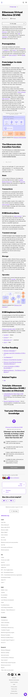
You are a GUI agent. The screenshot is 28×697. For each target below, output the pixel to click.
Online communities (5, 622)
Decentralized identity (5, 577)
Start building (4, 597)
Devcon (3, 642)
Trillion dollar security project (7, 670)
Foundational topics (5, 605)
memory (6, 50)
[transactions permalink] (1, 189)
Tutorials (3, 592)
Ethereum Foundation (5, 635)
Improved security (5, 655)
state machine (6, 98)
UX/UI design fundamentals (7, 607)
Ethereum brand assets (14, 680)
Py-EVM (6, 335)
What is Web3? (4, 532)
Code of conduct (14, 682)
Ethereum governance (6, 665)
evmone (6, 337)
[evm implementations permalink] (1, 312)
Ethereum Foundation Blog (7, 637)
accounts (22, 181)
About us (14, 677)
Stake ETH (3, 579)
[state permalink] (1, 175)
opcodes (13, 279)
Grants (2, 602)
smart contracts (21, 92)
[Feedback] (25, 694)
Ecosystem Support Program (7, 640)
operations (4, 37)
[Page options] (9, 18)
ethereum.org (5, 515)
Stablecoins (3, 567)
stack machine (18, 216)
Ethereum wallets (4, 529)
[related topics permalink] (1, 377)
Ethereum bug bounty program (7, 632)
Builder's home (4, 590)
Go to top (15, 511)
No (13, 500)
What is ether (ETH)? (5, 527)
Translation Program (5, 630)
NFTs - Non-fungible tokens (7, 569)
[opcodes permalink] (1, 275)
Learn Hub (3, 522)
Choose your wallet (5, 559)
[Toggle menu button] (26, 2)
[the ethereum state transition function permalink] (1, 145)
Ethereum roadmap (5, 652)
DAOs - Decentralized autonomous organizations (11, 574)
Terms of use (14, 688)
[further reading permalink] (1, 347)
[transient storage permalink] (1, 233)
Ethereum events (4, 625)
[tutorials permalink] (1, 388)
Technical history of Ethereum (7, 657)
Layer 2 (2, 582)
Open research (4, 660)
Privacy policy (14, 686)
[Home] (1, 2)
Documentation (4, 595)
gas (19, 33)
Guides (2, 557)
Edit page (13, 18)
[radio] (14, 442)
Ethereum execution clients (8, 329)
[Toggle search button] (23, 2)
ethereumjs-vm (8, 340)
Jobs (14, 684)
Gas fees (3, 537)
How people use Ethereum (7, 547)
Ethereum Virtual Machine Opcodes (13, 359)
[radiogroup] (14, 452)
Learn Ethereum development (7, 600)
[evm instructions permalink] (1, 213)
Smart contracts (4, 534)
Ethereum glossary (5, 549)
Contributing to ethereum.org (7, 627)
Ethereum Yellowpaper (10, 350)
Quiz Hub (3, 544)
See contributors (15, 478)
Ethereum (4, 32)
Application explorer (5, 565)
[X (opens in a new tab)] (16, 674)
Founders (3, 612)
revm (5, 342)
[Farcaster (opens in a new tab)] (12, 674)
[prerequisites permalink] (1, 44)
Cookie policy (14, 691)
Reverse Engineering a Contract (11, 401)
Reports (2, 667)
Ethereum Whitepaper (5, 650)
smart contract (5, 204)
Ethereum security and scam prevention (9, 542)
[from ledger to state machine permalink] (1, 63)
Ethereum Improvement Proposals (8, 662)
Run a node (3, 539)
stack (15, 50)
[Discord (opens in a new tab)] (19, 674)
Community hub (4, 620)
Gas (5, 380)
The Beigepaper (8, 357)
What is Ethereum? (5, 524)
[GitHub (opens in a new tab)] (9, 674)
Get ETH (3, 562)
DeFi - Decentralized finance (7, 572)
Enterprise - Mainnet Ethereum (8, 609)
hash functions (13, 55)
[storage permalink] (1, 256)
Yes (6, 500)
